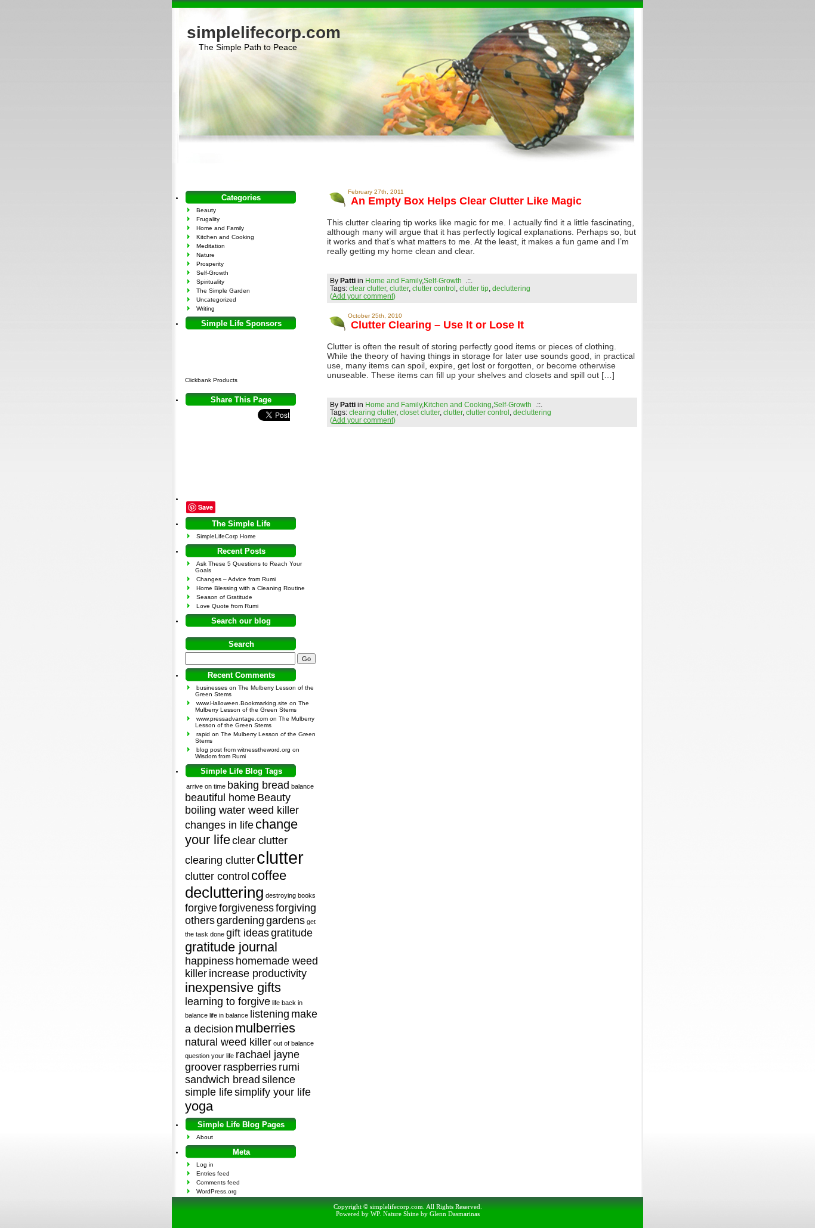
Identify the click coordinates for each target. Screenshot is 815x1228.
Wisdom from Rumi (220, 756)
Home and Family (393, 280)
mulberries (265, 1028)
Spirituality (210, 281)
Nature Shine (401, 1213)
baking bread (258, 785)
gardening (240, 920)
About (204, 1137)
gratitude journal (231, 946)
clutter (399, 288)
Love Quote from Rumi (227, 606)
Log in (205, 1164)
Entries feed (213, 1173)
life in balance (228, 1015)
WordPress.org (216, 1191)
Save (205, 507)
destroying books (291, 895)
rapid (203, 734)
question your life (209, 1055)
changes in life (219, 825)
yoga (199, 1106)
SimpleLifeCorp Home (226, 536)
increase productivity (258, 973)
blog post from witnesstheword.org (243, 749)
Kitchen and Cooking (458, 404)
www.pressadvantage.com (232, 718)
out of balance (293, 1043)
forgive (201, 908)
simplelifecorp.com (264, 32)
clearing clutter (372, 412)
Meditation (210, 246)
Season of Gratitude (224, 597)
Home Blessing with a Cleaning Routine (250, 588)
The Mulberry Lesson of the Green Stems (252, 706)
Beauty (206, 210)
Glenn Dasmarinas (455, 1213)
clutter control (434, 288)
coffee (268, 875)
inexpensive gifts (233, 987)
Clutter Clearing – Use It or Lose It (437, 325)
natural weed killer (228, 1042)
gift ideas (247, 933)
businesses (211, 687)
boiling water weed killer (242, 810)
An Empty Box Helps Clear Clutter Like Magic (466, 201)
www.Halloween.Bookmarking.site (242, 703)
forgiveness (246, 908)
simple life (209, 1092)
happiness (209, 961)
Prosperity (210, 264)
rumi (289, 1067)
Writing (205, 308)
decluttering (511, 288)
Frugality (208, 219)
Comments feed (218, 1182)
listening (269, 1014)
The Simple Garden (223, 290)
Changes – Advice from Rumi (236, 579)
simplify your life (272, 1092)
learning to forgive (227, 1001)
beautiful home (220, 798)
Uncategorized (216, 299)
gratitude (292, 933)
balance (302, 786)
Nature (205, 255)
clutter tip (474, 288)
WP (375, 1213)
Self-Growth (443, 280)
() (363, 296)
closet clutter (420, 412)
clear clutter (367, 288)
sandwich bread (222, 1080)
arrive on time (206, 786)
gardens (285, 920)
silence (278, 1080)
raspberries (250, 1067)
